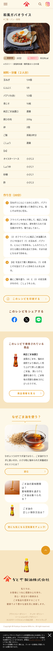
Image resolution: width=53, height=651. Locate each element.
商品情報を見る (27, 393)
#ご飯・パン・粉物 (11, 19)
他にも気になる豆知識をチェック (26, 527)
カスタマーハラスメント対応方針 (19, 620)
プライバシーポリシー (18, 614)
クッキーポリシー (37, 614)
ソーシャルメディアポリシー (26, 617)
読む (26, 471)
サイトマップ (41, 620)
